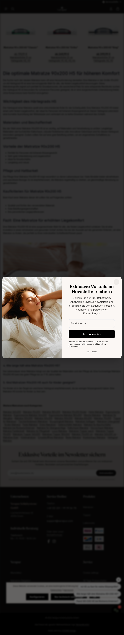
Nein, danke (91, 352)
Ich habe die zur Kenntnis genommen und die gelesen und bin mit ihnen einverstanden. (88, 344)
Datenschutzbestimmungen (88, 342)
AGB (84, 344)
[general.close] (116, 282)
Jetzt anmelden (92, 334)
